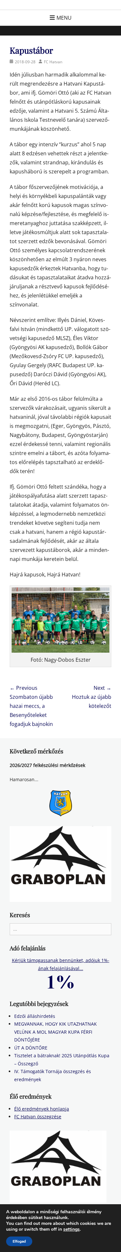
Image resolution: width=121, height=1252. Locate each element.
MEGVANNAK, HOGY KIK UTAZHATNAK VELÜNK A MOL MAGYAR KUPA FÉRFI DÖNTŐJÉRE (55, 1032)
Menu (64, 17)
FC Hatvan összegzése (37, 1116)
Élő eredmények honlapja (41, 1109)
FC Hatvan (53, 62)
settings (71, 1229)
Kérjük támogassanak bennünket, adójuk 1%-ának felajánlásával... (60, 964)
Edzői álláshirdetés (34, 1016)
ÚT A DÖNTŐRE (30, 1048)
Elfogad (19, 1241)
